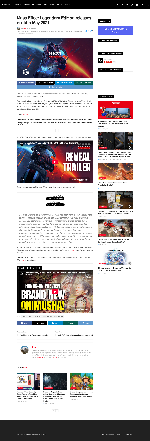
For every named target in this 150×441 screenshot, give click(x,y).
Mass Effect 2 (47, 316)
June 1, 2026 (102, 216)
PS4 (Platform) (35, 31)
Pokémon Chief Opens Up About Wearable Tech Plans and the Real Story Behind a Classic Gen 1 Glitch (55, 119)
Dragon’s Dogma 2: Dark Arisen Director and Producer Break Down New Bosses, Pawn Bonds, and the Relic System (55, 124)
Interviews (36, 5)
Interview (48, 388)
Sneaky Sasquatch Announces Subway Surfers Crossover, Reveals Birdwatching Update (81, 394)
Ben (24, 28)
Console (23, 31)
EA (30, 316)
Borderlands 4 (63, 5)
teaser (72, 250)
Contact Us (119, 434)
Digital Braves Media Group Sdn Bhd (35, 434)
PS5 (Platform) (45, 31)
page (22, 260)
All (19, 31)
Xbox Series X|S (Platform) (73, 31)
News (17, 5)
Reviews (25, 5)
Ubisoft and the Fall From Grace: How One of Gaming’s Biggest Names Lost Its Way (114, 240)
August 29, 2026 (22, 401)
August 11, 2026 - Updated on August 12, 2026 (112, 159)
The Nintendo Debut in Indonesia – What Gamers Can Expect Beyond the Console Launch (113, 123)
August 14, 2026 (103, 129)
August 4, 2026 (103, 188)
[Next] (56, 130)
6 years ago (32, 28)
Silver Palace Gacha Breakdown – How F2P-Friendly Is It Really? (114, 184)
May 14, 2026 (102, 273)
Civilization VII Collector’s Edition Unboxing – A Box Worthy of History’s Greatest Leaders (115, 212)
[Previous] (53, 130)
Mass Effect (37, 316)
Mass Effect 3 (58, 316)
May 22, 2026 (102, 244)
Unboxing (103, 147)
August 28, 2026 (75, 399)
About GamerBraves (108, 434)
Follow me (40, 357)
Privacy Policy (129, 434)
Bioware (24, 316)
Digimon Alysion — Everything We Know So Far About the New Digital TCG (114, 269)
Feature (102, 117)
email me (55, 357)
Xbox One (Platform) (57, 31)
